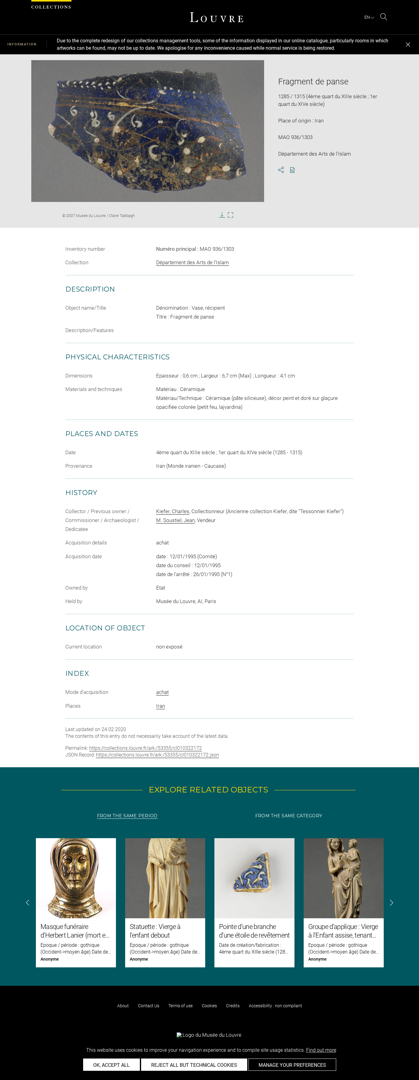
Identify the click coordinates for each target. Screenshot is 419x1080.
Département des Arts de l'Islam (192, 262)
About (123, 1005)
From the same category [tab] (288, 816)
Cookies (209, 1005)
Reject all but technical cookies (194, 1065)
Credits (233, 1005)
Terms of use (180, 1005)
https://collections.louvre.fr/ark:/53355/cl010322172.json (157, 755)
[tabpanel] (209, 903)
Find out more (321, 1050)
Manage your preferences (292, 1065)
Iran (160, 706)
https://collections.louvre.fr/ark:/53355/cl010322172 (145, 748)
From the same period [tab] (127, 816)
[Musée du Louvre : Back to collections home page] (216, 17)
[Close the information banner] (408, 44)
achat (162, 692)
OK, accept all (111, 1065)
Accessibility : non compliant (275, 1005)
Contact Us (148, 1005)
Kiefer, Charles (172, 511)
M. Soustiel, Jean (175, 520)
